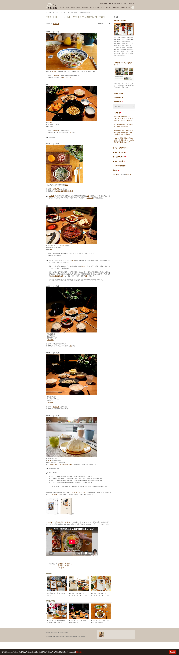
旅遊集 (78, 7)
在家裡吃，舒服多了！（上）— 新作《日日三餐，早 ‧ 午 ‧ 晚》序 (100, 595)
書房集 (97, 7)
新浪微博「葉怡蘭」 (64, 566)
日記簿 (103, 7)
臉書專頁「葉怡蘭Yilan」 (65, 564)
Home (46, 12)
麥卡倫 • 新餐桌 (118, 161)
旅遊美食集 (85, 7)
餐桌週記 (108, 7)
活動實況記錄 (118, 93)
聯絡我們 (67, 632)
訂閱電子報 (131, 3)
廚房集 (73, 7)
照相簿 (123, 7)
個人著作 (123, 3)
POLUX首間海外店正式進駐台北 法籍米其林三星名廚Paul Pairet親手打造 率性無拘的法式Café (124, 140)
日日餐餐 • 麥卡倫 (119, 166)
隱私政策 (79, 652)
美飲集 (67, 7)
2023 (57, 12)
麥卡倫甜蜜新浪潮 (119, 152)
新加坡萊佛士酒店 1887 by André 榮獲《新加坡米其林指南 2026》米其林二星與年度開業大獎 (124, 132)
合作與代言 (117, 101)
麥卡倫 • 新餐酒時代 (119, 148)
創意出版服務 (104, 3)
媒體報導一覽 (118, 97)
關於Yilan (117, 3)
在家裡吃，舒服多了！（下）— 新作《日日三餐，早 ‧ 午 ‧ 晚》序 (78, 595)
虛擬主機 (128, 174)
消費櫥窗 (117, 113)
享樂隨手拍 (116, 7)
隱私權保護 (54, 632)
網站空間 (115, 174)
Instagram (61, 568)
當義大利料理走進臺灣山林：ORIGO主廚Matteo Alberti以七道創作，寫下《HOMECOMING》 (123, 118)
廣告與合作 (61, 632)
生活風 (92, 7)
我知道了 (172, 652)
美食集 (62, 7)
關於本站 (48, 632)
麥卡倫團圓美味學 (119, 157)
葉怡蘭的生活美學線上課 (55, 522)
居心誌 (115, 170)
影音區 (128, 7)
